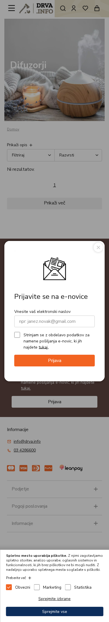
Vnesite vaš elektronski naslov (42, 311)
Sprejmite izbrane (54, 599)
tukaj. (44, 347)
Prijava (54, 360)
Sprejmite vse (54, 611)
